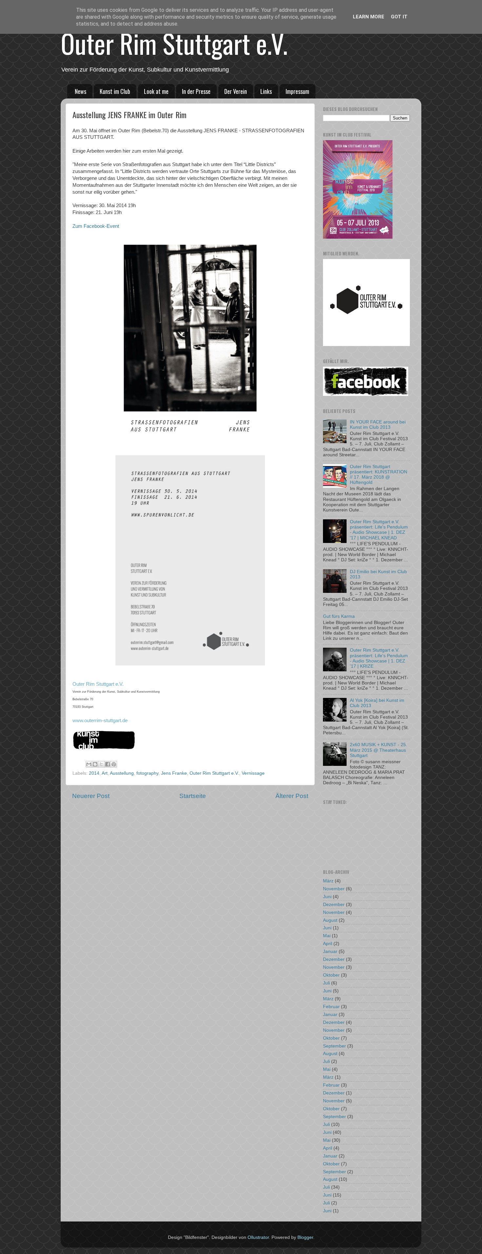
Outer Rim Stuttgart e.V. (174, 43)
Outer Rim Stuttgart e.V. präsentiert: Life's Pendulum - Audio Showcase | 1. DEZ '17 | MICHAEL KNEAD (379, 529)
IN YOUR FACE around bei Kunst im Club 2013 (378, 425)
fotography (147, 773)
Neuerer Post (91, 795)
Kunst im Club (115, 91)
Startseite (192, 795)
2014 (94, 773)
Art (105, 773)
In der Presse (196, 91)
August (330, 920)
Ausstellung (122, 773)
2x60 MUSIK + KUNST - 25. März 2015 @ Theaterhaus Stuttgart (378, 750)
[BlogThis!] (95, 764)
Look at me (156, 91)
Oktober (331, 975)
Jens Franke (174, 773)
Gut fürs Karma (339, 616)
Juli (326, 983)
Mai (327, 935)
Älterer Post (291, 795)
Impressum (297, 91)
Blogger (305, 1237)
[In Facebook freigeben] (107, 764)
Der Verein (235, 91)
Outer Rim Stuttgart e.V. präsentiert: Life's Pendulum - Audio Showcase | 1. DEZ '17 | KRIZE (379, 658)
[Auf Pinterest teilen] (113, 764)
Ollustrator (258, 1237)
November (334, 888)
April (327, 943)
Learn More (368, 17)
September (334, 1046)
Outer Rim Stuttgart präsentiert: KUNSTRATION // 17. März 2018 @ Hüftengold (378, 474)
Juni (327, 896)
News (80, 91)
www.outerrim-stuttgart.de (100, 720)
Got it (399, 17)
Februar (331, 1006)
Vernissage (253, 773)
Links (266, 91)
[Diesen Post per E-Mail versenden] (89, 764)
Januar (330, 951)
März (328, 880)
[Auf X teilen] (101, 764)
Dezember (334, 904)
